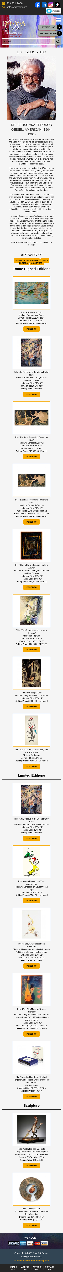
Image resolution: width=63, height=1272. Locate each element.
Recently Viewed (48, 33)
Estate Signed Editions (27, 261)
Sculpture (36, 263)
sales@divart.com (16, 7)
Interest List (48, 27)
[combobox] (31, 41)
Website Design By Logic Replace (31, 1260)
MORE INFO (31, 329)
